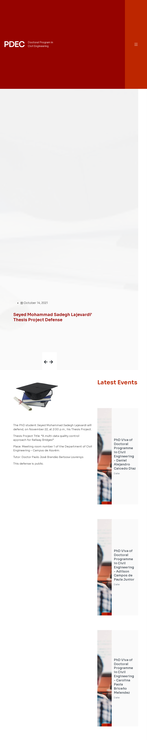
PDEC (14, 44)
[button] (136, 44)
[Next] (53, 355)
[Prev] (45, 355)
